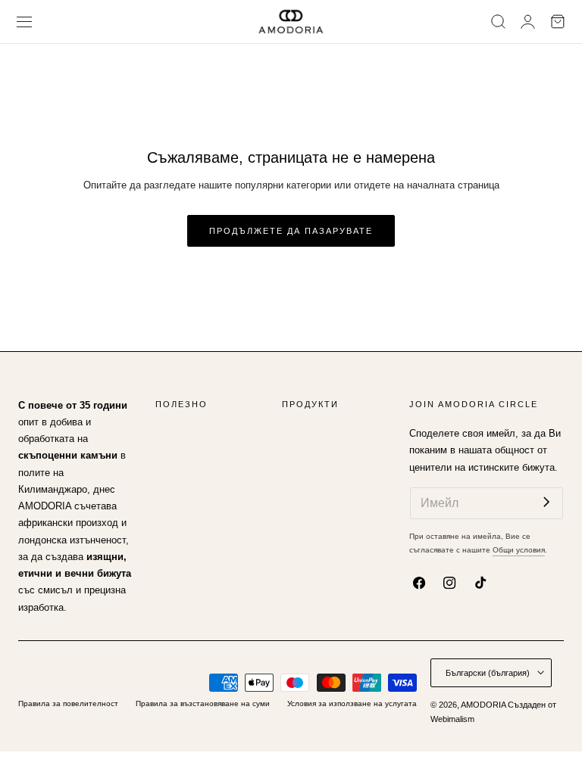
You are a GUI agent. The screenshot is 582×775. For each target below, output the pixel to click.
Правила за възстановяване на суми (203, 703)
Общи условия (519, 550)
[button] (24, 21)
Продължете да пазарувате (291, 230)
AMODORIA (483, 704)
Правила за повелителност (68, 703)
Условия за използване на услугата (352, 703)
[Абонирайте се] (546, 502)
